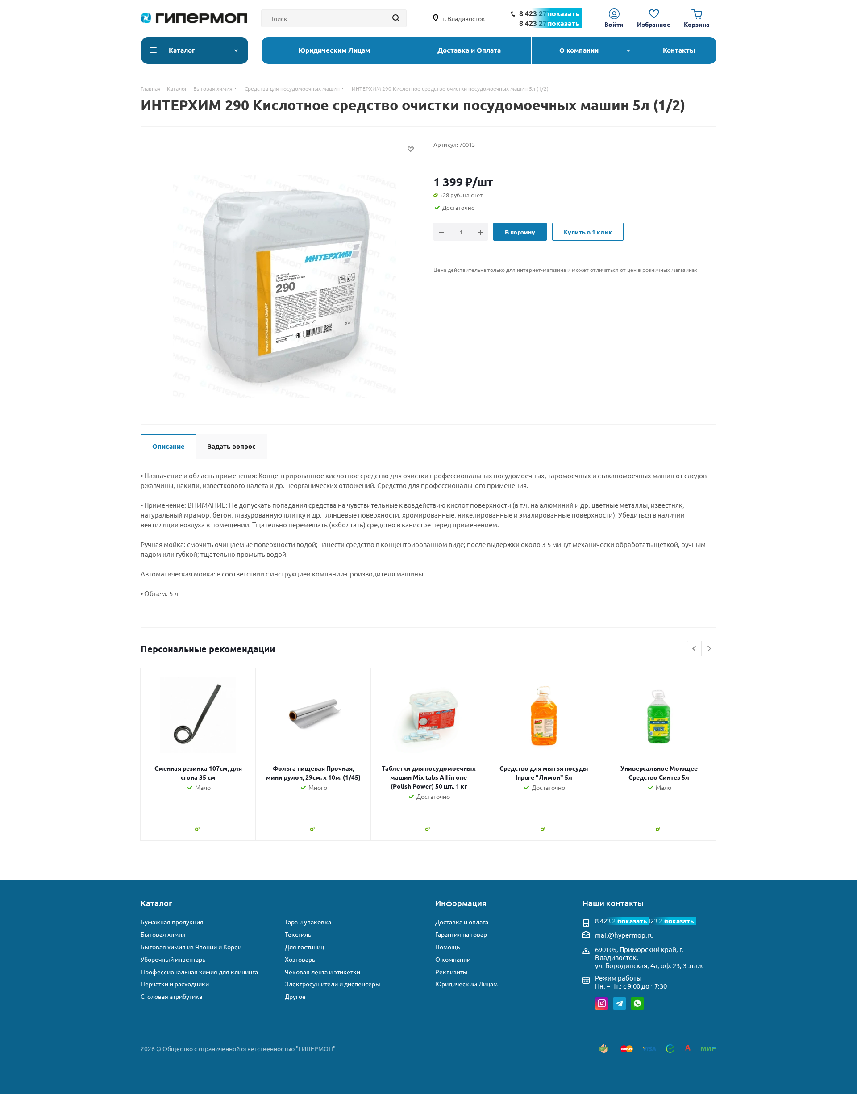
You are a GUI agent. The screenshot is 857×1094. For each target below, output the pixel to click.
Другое (295, 996)
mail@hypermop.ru (624, 935)
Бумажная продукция (172, 922)
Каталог (156, 903)
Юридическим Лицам (466, 984)
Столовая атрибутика (171, 996)
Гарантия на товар (461, 934)
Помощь (447, 947)
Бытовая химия (163, 934)
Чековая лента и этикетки (322, 972)
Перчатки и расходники (175, 984)
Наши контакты (613, 903)
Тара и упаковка (308, 922)
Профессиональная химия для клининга (199, 972)
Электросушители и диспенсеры (332, 984)
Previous (694, 649)
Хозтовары (301, 959)
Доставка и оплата (461, 922)
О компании (452, 959)
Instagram (601, 1003)
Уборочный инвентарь (173, 959)
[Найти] (396, 18)
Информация (461, 903)
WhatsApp (637, 1003)
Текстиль (298, 934)
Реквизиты (451, 972)
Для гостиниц (304, 947)
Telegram (619, 1003)
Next (709, 649)
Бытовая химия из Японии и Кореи (191, 947)
